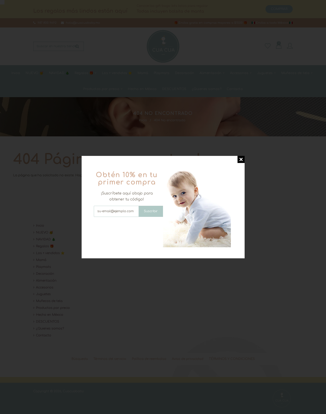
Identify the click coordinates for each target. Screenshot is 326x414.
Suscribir (151, 211)
